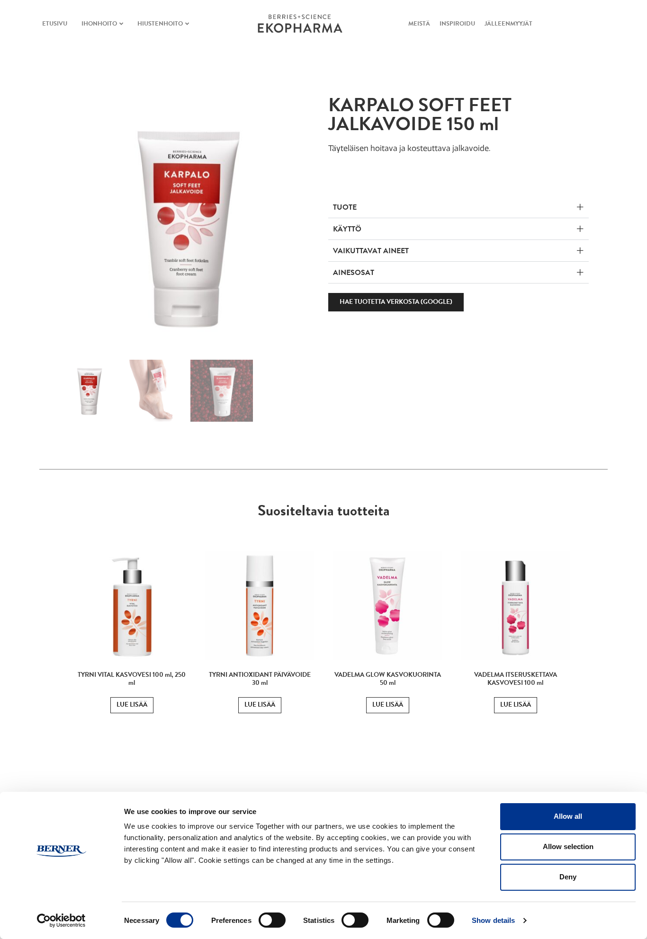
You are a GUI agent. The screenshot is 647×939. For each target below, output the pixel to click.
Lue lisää (132, 704)
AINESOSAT (353, 272)
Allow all (568, 816)
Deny (567, 877)
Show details (493, 920)
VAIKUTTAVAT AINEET (371, 251)
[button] (458, 207)
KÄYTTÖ (347, 229)
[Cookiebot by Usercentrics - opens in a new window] (61, 920)
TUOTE (345, 207)
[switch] (272, 920)
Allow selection (568, 846)
